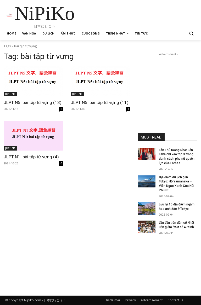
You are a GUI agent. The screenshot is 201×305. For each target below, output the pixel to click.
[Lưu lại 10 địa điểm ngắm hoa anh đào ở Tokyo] (146, 208)
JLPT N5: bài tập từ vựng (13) (33, 102)
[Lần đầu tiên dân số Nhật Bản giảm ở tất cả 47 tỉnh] (146, 227)
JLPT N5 (10, 94)
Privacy (130, 300)
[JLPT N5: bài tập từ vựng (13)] (33, 81)
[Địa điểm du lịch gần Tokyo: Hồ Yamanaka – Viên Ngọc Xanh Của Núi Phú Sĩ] (146, 181)
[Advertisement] (167, 83)
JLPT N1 (10, 148)
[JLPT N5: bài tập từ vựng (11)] (100, 81)
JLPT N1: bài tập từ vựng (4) (31, 156)
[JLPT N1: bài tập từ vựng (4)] (33, 136)
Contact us (175, 300)
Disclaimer (112, 300)
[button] (191, 33)
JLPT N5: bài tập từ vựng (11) (100, 102)
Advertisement (152, 300)
